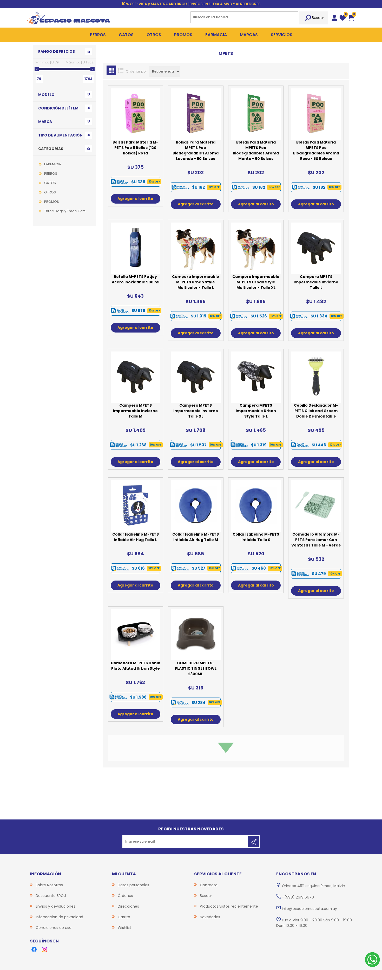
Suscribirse (253, 841)
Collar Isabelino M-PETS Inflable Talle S (256, 537)
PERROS (50, 173)
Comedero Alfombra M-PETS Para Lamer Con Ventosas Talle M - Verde (316, 540)
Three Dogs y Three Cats (64, 211)
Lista (121, 70)
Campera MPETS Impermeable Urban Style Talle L (256, 411)
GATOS (50, 182)
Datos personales (133, 885)
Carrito (124, 917)
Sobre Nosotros (49, 885)
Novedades (210, 917)
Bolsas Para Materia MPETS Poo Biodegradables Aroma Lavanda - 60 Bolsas (196, 150)
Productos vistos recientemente (229, 906)
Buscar (318, 17)
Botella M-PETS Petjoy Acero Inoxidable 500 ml (135, 279)
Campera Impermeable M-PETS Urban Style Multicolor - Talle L (195, 282)
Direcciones (128, 906)
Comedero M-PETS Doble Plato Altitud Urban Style (135, 665)
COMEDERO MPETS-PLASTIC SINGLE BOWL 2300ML (195, 668)
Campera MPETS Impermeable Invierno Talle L (316, 282)
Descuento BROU (51, 895)
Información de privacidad (59, 917)
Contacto (209, 885)
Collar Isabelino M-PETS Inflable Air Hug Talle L (135, 537)
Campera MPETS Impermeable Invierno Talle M (135, 411)
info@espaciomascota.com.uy (309, 908)
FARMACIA (52, 164)
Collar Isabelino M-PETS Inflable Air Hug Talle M (195, 537)
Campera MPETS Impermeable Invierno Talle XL (195, 411)
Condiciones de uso (53, 927)
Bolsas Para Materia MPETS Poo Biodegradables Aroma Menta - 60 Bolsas (256, 150)
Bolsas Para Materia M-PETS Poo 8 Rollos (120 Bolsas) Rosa (135, 148)
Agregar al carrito (135, 198)
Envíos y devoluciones (55, 906)
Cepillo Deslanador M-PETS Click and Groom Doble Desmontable (316, 411)
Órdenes (125, 895)
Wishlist (124, 927)
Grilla (111, 70)
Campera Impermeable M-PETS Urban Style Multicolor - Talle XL (255, 282)
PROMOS (51, 201)
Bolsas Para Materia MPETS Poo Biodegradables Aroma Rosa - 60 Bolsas (316, 150)
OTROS (50, 192)
